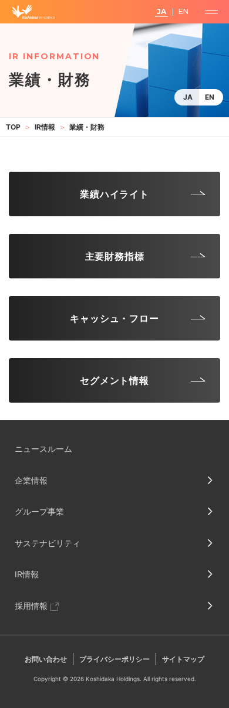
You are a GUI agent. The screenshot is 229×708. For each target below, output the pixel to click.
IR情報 (45, 126)
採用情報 (31, 606)
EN (209, 97)
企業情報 (31, 480)
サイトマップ (183, 659)
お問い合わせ (46, 659)
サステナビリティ (47, 543)
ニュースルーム (43, 449)
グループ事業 (39, 511)
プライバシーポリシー (114, 659)
